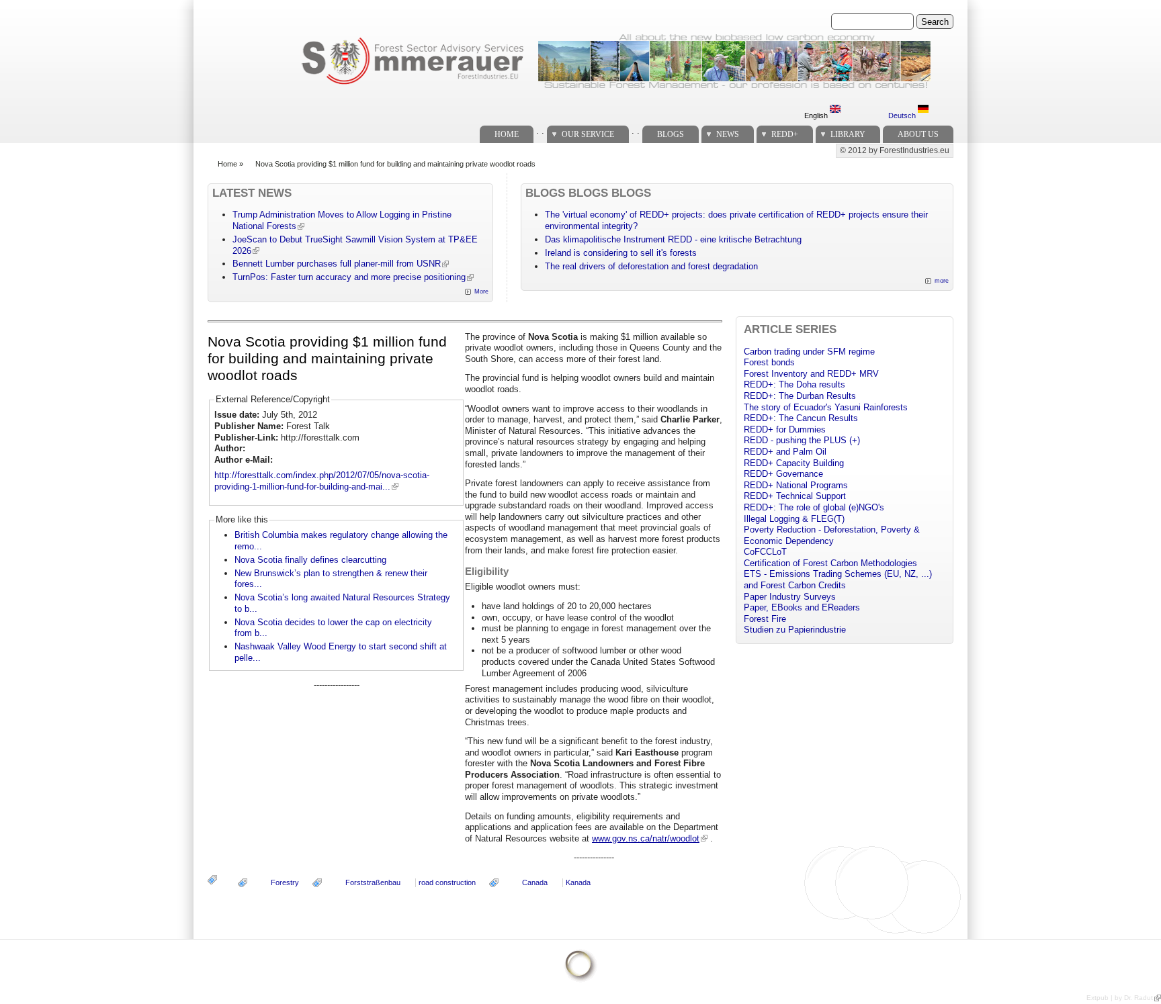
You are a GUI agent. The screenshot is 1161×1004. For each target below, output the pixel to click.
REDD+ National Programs (796, 485)
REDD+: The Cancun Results (801, 418)
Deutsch (903, 115)
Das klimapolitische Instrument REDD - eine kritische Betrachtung (673, 239)
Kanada (578, 882)
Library (847, 134)
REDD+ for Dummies (785, 429)
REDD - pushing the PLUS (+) (802, 440)
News (727, 134)
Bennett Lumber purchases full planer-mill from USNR (336, 264)
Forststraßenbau (372, 882)
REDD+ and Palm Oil (785, 452)
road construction (447, 882)
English (817, 115)
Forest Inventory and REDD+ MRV (811, 374)
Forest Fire (765, 619)
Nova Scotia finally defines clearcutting (310, 560)
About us (918, 134)
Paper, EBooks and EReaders (802, 607)
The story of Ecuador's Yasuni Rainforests (826, 407)
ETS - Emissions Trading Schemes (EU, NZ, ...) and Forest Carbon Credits (838, 579)
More (481, 291)
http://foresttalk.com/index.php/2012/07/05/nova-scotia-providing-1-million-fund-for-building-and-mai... (321, 481)
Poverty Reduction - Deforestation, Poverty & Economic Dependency (832, 535)
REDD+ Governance (783, 474)
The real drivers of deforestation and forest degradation (651, 266)
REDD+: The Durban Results (800, 396)
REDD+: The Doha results (794, 384)
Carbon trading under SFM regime (809, 352)
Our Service (588, 134)
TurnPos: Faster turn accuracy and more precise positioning (349, 277)
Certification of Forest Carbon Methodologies (830, 563)
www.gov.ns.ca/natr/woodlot (645, 838)
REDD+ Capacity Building (794, 463)
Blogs (670, 134)
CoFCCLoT (765, 552)
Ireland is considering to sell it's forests (621, 253)
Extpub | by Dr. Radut (1119, 997)
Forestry (285, 882)
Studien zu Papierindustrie (795, 630)
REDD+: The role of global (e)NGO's (814, 507)
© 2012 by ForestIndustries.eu (894, 150)
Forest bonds (769, 362)
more (942, 280)
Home (506, 134)
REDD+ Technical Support (795, 496)
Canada (535, 882)
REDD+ (784, 134)
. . (540, 131)
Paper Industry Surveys (790, 597)
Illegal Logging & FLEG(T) (794, 519)
